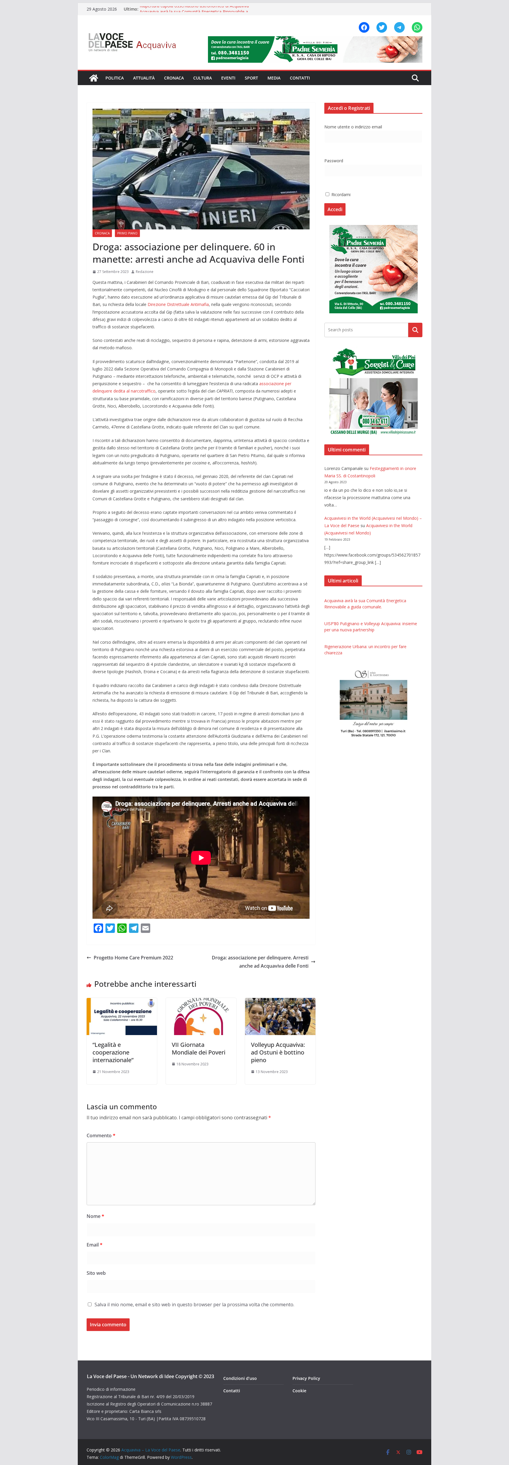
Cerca (415, 330)
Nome (95, 1216)
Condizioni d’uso (240, 1378)
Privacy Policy (306, 1378)
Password (333, 160)
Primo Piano (127, 233)
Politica (114, 78)
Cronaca (174, 78)
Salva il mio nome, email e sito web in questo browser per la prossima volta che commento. (194, 1304)
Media (273, 78)
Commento (101, 1135)
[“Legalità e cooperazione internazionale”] (122, 1002)
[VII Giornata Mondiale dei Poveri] (201, 1002)
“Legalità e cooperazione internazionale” (112, 1052)
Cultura (202, 78)
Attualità (144, 78)
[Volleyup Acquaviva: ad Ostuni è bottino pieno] (280, 1002)
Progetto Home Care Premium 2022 (133, 957)
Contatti (300, 78)
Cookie (299, 1390)
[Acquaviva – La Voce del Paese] (94, 78)
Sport (251, 78)
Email (95, 1244)
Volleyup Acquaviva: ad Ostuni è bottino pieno (278, 1052)
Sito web (96, 1273)
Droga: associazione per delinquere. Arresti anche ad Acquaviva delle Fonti (260, 961)
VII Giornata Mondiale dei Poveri (198, 1048)
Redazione (144, 271)
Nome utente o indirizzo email (353, 127)
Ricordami (340, 194)
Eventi (228, 78)
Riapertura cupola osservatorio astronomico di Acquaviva (194, 9)
